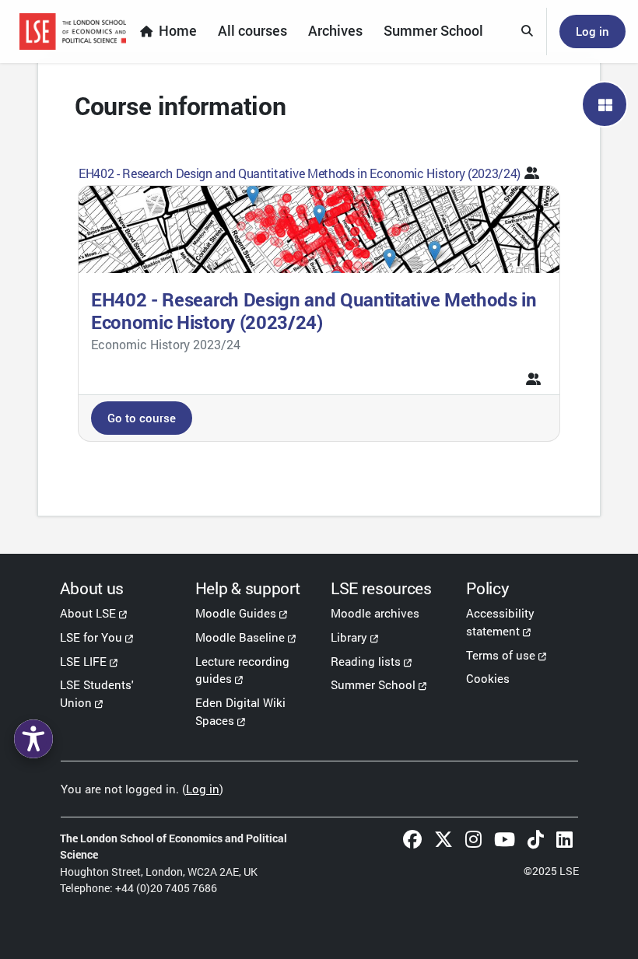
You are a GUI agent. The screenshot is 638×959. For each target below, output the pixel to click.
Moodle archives (375, 613)
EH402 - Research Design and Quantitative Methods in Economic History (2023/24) (300, 173)
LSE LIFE (83, 661)
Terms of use (500, 655)
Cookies (488, 678)
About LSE (88, 613)
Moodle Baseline (240, 637)
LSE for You (91, 637)
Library (349, 637)
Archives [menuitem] (335, 31)
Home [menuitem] (178, 31)
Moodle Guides (235, 613)
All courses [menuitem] (252, 31)
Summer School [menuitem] (433, 31)
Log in (592, 31)
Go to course (141, 417)
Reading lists (366, 661)
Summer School (373, 684)
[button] (527, 31)
